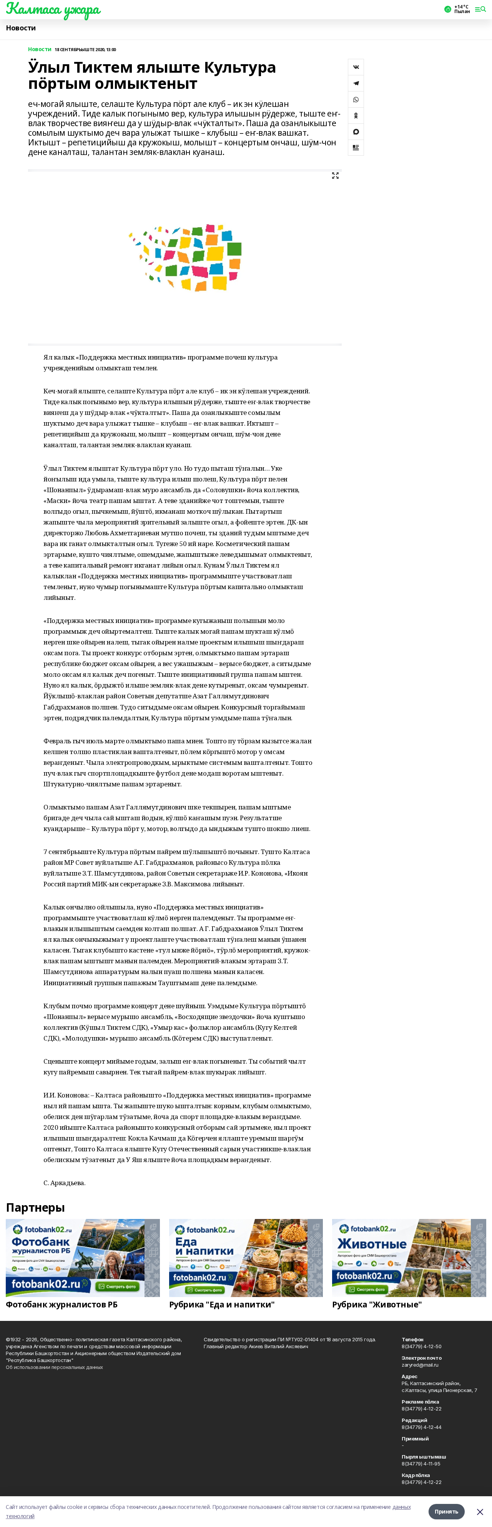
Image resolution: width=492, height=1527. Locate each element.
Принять (447, 1511)
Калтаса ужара (52, 8)
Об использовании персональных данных (54, 1367)
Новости (21, 28)
